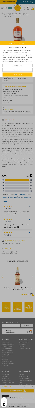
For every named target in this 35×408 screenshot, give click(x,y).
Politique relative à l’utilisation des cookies (20, 61)
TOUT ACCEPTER (17, 74)
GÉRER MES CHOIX (17, 65)
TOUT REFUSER (17, 70)
